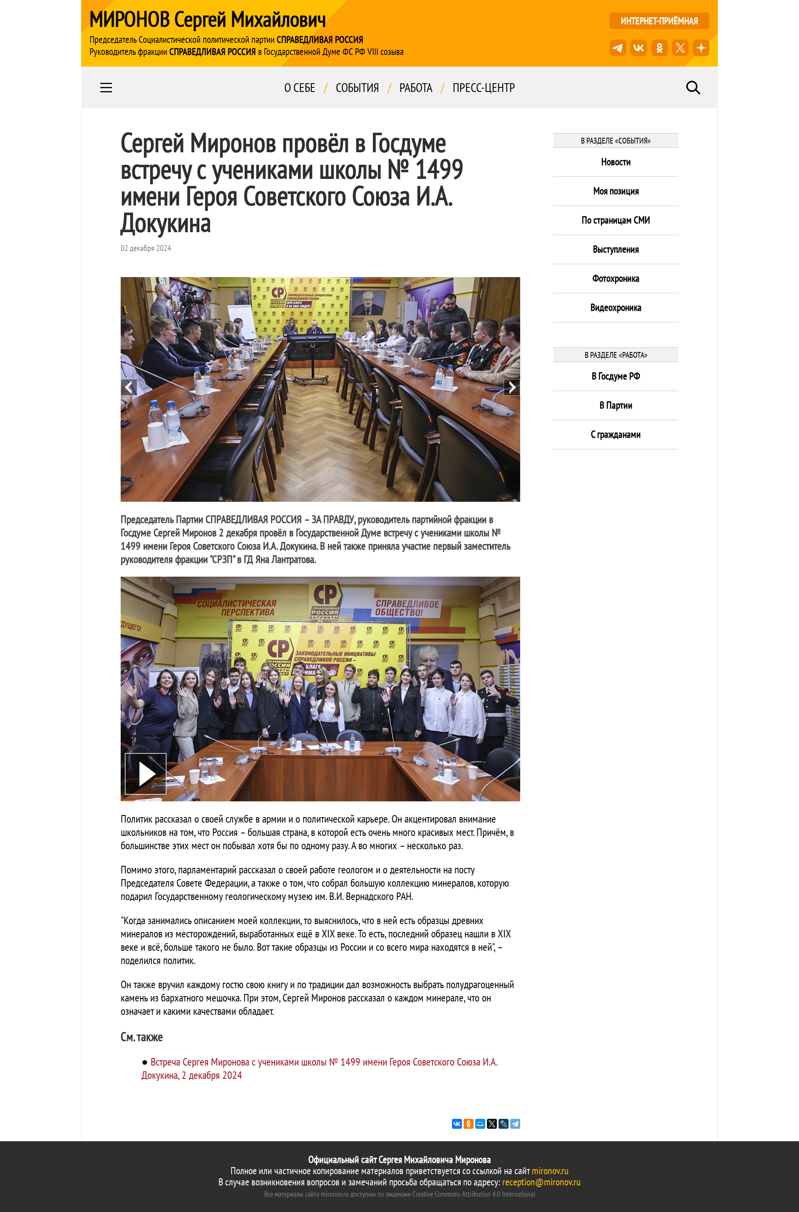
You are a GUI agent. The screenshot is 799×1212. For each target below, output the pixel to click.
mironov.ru (550, 1170)
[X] (492, 1124)
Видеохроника (616, 307)
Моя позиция (616, 190)
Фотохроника (616, 278)
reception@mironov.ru (541, 1181)
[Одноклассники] (469, 1124)
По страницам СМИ (616, 219)
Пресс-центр (484, 87)
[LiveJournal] (504, 1124)
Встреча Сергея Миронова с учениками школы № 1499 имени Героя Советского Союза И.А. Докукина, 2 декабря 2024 (319, 1068)
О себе (299, 87)
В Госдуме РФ (616, 375)
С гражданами (616, 434)
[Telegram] (515, 1124)
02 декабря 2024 (146, 248)
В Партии (616, 405)
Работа (416, 87)
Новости (616, 161)
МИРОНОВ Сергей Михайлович (207, 18)
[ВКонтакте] (457, 1124)
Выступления (616, 249)
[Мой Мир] (480, 1124)
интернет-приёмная (659, 21)
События (357, 87)
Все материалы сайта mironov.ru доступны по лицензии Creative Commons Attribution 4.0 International (399, 1194)
